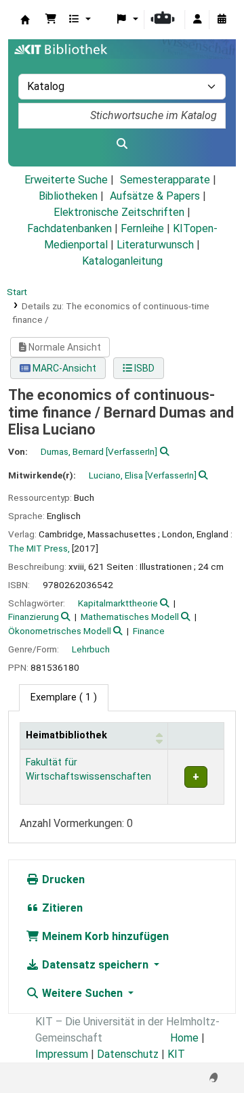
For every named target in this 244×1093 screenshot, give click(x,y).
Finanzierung (33, 616)
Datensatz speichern (95, 964)
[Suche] (122, 144)
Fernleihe (142, 228)
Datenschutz (128, 1054)
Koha (25, 19)
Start (17, 291)
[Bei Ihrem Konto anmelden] (197, 19)
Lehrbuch (91, 649)
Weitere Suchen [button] (82, 993)
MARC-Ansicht (63, 368)
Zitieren (61, 907)
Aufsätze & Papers (155, 195)
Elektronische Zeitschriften (119, 212)
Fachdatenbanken (69, 228)
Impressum (61, 1054)
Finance (149, 630)
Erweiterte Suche (66, 179)
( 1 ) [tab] (63, 697)
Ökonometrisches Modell (59, 630)
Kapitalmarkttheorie (118, 603)
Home (184, 1037)
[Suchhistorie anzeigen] (221, 19)
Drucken (62, 879)
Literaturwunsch (155, 244)
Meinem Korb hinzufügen (104, 936)
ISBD (143, 368)
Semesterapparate (165, 179)
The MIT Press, (39, 548)
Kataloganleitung (122, 260)
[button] (50, 19)
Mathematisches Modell (130, 616)
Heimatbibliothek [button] (66, 735)
